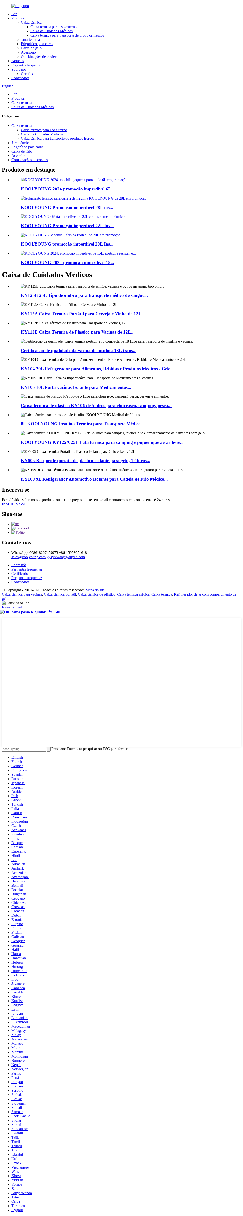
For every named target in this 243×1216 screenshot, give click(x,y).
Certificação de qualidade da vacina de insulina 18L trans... (78, 350)
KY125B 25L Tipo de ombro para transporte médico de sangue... (84, 295)
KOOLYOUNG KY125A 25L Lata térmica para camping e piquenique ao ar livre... (102, 442)
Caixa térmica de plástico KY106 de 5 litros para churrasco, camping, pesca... (96, 405)
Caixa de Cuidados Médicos (51, 31)
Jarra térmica (30, 39)
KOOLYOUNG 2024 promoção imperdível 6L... (68, 188)
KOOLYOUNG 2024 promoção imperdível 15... (67, 262)
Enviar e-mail (12, 607)
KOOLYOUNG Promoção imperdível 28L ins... (67, 207)
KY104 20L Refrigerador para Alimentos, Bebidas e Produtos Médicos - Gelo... (97, 368)
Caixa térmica (31, 22)
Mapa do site (95, 590)
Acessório (28, 52)
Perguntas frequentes (26, 65)
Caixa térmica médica (133, 594)
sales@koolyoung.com (28, 557)
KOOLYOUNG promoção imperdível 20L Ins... (67, 243)
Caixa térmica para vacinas (22, 594)
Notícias (17, 61)
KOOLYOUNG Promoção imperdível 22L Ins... (67, 225)
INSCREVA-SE (14, 504)
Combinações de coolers (39, 57)
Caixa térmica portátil (60, 594)
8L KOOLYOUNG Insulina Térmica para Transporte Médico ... (83, 423)
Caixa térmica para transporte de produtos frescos (67, 35)
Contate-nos (20, 78)
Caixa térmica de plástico (96, 594)
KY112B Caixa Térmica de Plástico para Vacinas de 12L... (78, 332)
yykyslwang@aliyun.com (66, 557)
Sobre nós (18, 69)
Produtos (18, 18)
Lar (14, 14)
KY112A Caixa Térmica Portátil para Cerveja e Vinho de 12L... (83, 313)
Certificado (29, 74)
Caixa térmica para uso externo (53, 27)
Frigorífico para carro (37, 44)
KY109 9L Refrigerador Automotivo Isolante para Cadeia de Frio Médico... (94, 479)
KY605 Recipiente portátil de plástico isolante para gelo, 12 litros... (85, 460)
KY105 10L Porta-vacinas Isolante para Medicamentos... (76, 387)
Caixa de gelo (31, 48)
